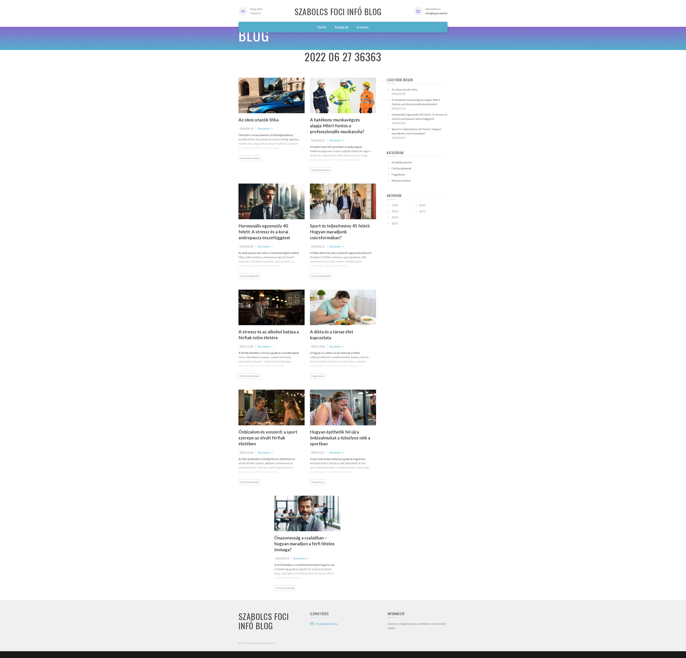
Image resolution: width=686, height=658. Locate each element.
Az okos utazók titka (258, 119)
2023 (395, 223)
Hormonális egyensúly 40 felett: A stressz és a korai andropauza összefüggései (264, 231)
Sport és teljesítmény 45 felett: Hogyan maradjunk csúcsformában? (340, 231)
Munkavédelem (321, 169)
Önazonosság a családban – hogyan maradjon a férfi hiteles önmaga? (304, 543)
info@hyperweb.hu (436, 13)
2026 (395, 205)
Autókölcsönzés (250, 158)
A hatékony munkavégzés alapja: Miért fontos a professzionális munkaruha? (337, 125)
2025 (395, 211)
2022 (422, 205)
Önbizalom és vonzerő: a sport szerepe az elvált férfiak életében (267, 437)
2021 (422, 211)
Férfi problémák (249, 275)
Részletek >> (265, 128)
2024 (395, 217)
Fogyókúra (318, 375)
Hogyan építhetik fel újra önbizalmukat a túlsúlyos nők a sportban (340, 437)
